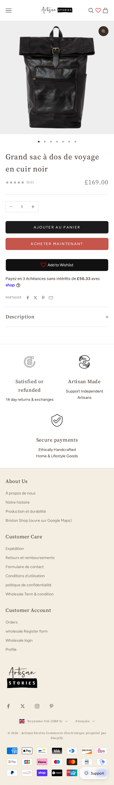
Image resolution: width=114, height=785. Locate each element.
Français (82, 721)
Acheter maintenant (57, 244)
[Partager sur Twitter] (35, 297)
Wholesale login (19, 640)
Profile (11, 649)
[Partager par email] (51, 297)
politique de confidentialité (28, 585)
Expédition (15, 548)
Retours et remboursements (30, 557)
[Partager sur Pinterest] (43, 297)
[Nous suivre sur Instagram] (37, 706)
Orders (12, 622)
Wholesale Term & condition (30, 594)
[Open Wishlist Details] (98, 10)
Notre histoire (18, 502)
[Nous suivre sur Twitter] (22, 706)
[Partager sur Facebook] (27, 297)
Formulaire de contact (25, 566)
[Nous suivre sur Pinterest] (51, 706)
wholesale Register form (27, 631)
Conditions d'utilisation (25, 576)
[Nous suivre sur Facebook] (8, 706)
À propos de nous (21, 493)
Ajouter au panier (57, 227)
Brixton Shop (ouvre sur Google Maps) (39, 520)
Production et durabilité (26, 511)
